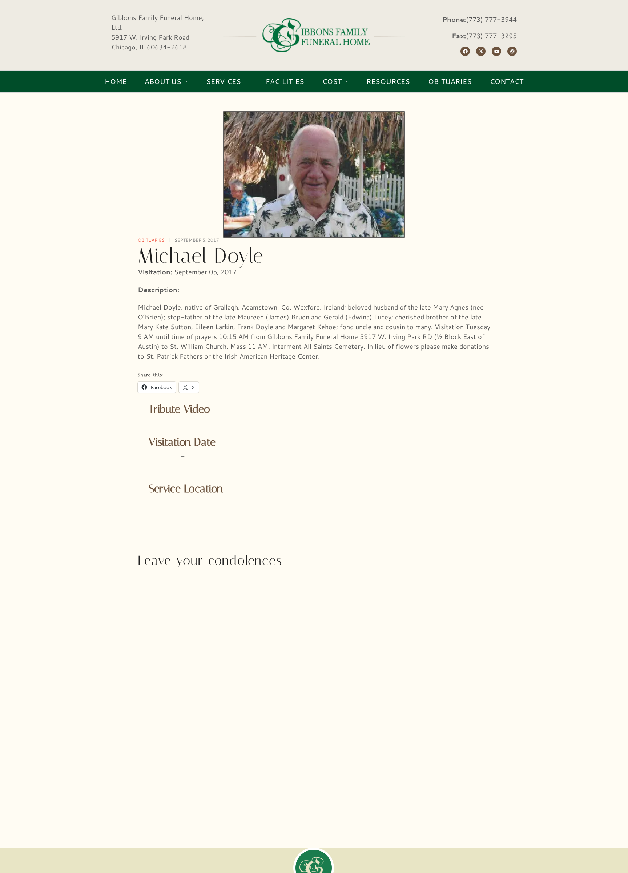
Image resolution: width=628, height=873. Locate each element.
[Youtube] (496, 51)
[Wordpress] (512, 51)
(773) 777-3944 (491, 19)
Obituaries (151, 240)
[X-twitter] (481, 51)
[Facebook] (465, 51)
